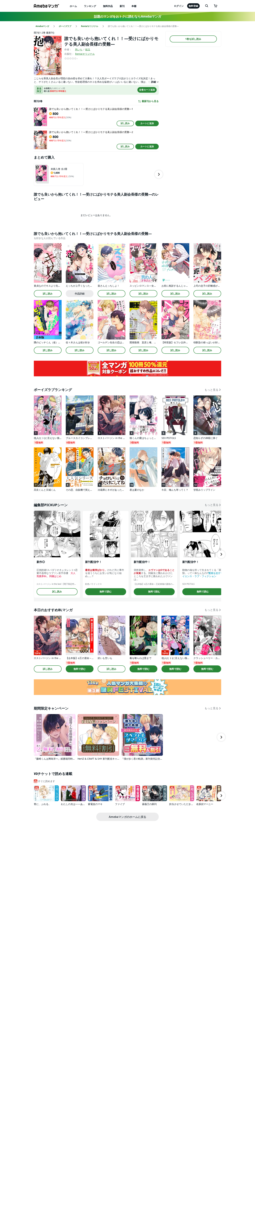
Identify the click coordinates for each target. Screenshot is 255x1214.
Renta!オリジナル (85, 53)
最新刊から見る (150, 101)
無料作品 (108, 6)
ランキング (90, 6)
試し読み (125, 123)
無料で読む (106, 591)
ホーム (73, 6)
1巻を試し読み (193, 39)
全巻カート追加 (147, 89)
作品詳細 (79, 293)
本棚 (133, 6)
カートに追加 (147, 123)
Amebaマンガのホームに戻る (127, 817)
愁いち (78, 49)
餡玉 (87, 49)
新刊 (122, 6)
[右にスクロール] (159, 174)
